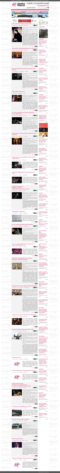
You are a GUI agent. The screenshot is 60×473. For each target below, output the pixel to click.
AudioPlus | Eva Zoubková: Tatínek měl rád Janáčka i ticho (43, 212)
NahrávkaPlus (41, 281)
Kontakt (47, 0)
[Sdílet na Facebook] (33, 25)
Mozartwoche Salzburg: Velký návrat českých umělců (22, 329)
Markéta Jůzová (25, 136)
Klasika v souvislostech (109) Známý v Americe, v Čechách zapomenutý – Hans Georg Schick (43, 246)
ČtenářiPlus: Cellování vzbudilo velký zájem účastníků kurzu (42, 395)
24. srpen (42, 20)
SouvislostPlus (22, 71)
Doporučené (41, 68)
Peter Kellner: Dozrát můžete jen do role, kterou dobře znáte (43, 87)
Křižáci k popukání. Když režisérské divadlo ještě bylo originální (43, 292)
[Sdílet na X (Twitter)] (34, 25)
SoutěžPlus (41, 369)
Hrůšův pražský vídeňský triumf (18, 91)
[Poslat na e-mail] (35, 25)
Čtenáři (48, 9)
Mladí (27, 9)
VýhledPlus (20, 316)
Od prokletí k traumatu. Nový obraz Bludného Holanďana (43, 71)
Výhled (39, 9)
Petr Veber (24, 93)
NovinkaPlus (41, 307)
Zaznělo (32, 9)
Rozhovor (17, 9)
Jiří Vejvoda (26, 71)
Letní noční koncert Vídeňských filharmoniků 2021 (22, 406)
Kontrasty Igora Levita (16, 357)
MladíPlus (41, 254)
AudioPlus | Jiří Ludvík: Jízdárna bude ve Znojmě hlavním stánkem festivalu (43, 196)
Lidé (43, 0)
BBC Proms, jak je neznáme (17, 438)
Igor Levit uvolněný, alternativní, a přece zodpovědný (22, 224)
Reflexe (15, 9)
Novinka (34, 9)
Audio (23, 9)
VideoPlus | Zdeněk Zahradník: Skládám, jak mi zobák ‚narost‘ (43, 178)
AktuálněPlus (41, 39)
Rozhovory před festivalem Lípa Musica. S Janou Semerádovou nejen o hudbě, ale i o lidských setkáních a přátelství (43, 361)
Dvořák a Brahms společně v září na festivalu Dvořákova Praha (24, 314)
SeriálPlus (20, 190)
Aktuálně (12, 9)
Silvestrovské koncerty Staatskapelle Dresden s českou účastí (24, 48)
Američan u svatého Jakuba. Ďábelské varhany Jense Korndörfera (43, 97)
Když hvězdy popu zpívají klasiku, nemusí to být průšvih (43, 284)
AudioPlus (41, 193)
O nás (31, 0)
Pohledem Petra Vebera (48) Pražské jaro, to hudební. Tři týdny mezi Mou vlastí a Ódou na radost (20, 187)
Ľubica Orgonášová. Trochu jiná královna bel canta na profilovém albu (43, 300)
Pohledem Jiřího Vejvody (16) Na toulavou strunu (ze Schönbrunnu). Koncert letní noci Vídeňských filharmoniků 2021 (21, 385)
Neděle (44, 9)
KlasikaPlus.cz (25, 316)
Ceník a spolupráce (36, 0)
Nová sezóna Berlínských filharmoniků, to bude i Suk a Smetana (24, 458)
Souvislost (20, 9)
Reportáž (29, 9)
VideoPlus (41, 166)
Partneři (45, 0)
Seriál (22, 9)
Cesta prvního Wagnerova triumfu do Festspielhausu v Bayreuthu (43, 79)
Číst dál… (36, 46)
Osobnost (41, 9)
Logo (33, 0)
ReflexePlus (20, 93)
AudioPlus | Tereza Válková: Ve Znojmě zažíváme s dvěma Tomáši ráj (43, 204)
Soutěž (46, 9)
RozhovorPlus (20, 25)
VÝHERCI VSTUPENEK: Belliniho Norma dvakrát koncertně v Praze (43, 379)
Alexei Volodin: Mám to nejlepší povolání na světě (21, 23)
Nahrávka (36, 9)
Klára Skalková (26, 25)
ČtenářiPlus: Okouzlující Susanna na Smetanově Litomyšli (43, 414)
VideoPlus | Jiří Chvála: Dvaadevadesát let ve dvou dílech (42, 186)
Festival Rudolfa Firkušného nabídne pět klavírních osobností (24, 370)
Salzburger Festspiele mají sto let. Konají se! (20, 419)
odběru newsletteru (44, 28)
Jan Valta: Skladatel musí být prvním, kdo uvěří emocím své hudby (43, 140)
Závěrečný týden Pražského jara (18, 211)
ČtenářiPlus (41, 392)
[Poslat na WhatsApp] (37, 25)
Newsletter (41, 0)
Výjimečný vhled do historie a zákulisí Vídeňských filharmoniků (24, 285)
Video (25, 9)
